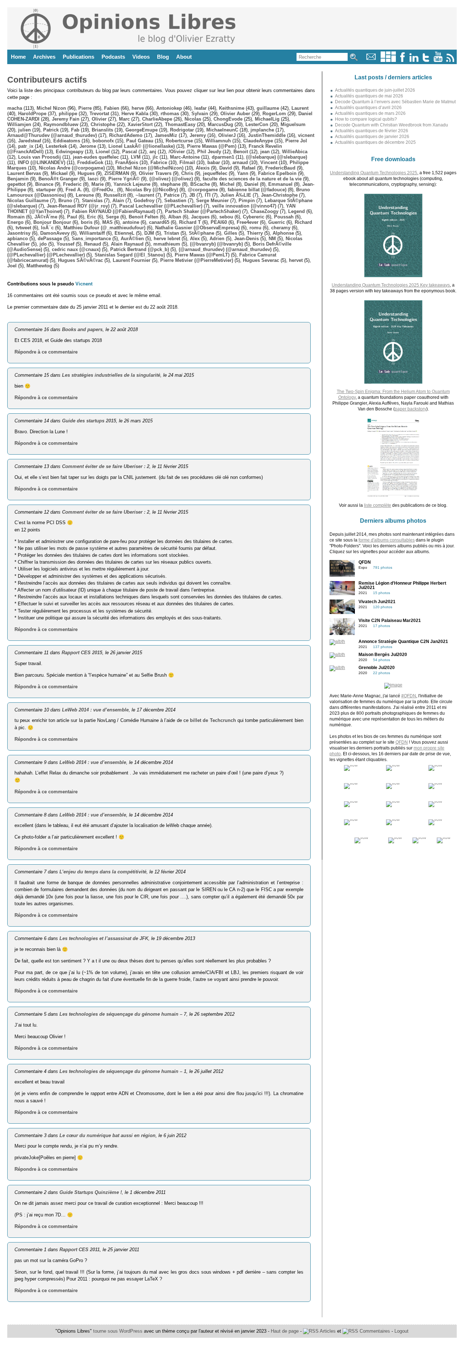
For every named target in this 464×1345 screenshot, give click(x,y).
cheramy (280, 227)
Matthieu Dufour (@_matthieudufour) (104, 227)
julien (24, 130)
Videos (141, 57)
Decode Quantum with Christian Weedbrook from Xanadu (391, 125)
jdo (43, 244)
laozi (93, 178)
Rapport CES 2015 (82, 652)
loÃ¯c (47, 227)
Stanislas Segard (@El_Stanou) (130, 255)
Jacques (200, 217)
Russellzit (115, 195)
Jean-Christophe (279, 195)
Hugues (86, 173)
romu (255, 227)
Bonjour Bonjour (52, 222)
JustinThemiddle (267, 135)
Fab (75, 130)
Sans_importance (91, 238)
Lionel (103, 151)
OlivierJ (227, 135)
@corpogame (203, 189)
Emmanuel (280, 184)
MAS (107, 222)
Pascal (129, 151)
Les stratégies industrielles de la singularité (111, 375)
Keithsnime (231, 108)
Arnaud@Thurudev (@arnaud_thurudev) (52, 135)
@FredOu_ (104, 189)
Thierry (255, 233)
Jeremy (198, 135)
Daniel (251, 184)
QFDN (401, 742)
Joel (12, 265)
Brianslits (102, 130)
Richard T (190, 222)
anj (152, 151)
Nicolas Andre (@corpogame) (72, 168)
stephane (170, 184)
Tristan (171, 233)
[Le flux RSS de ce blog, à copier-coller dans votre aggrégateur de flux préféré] (450, 60)
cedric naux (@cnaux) (76, 249)
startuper (46, 189)
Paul (72, 217)
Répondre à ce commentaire (46, 352)
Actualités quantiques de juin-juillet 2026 (375, 90)
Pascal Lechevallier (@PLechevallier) (160, 206)
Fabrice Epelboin (277, 173)
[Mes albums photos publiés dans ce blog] (388, 60)
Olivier (99, 119)
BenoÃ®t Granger (58, 178)
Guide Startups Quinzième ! (90, 1192)
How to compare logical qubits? (366, 119)
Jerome (87, 146)
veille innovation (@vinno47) (244, 206)
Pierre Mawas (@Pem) (211, 146)
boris (86, 222)
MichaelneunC (222, 130)
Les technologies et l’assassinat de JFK (103, 938)
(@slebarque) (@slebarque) (276, 157)
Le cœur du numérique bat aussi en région (107, 1135)
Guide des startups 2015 (89, 420)
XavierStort (140, 124)
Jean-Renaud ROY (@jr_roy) (78, 206)
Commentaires (374, 1331)
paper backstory (410, 409)
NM (272, 238)
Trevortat (99, 113)
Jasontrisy (18, 233)
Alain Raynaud (127, 244)
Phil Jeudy (209, 151)
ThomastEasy (180, 124)
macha (14, 108)
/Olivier (177, 151)
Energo (15, 222)
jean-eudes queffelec (96, 157)
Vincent (268, 162)
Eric (91, 217)
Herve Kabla (134, 113)
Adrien (217, 238)
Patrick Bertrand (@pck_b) (139, 249)
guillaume (268, 108)
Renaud (92, 244)
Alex (195, 238)
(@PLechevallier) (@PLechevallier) (46, 255)
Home (18, 57)
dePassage (50, 238)
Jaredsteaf (29, 140)
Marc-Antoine (185, 157)
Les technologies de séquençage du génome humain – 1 (122, 1071)
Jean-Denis (246, 238)
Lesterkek (56, 146)
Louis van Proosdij (39, 157)
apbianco (17, 238)
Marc (124, 119)
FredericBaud (280, 168)
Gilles (230, 233)
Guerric (276, 222)
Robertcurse (179, 140)
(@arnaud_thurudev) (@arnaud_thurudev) (225, 249)
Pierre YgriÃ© (124, 178)
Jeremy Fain (65, 119)
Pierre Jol (296, 140)
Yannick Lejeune (131, 184)
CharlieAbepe (157, 119)
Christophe (103, 124)
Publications (78, 57)
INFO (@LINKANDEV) (41, 162)
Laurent (299, 108)
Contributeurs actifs (47, 79)
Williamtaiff (92, 233)
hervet (296, 260)
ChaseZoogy (264, 211)
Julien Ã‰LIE (235, 195)
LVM (136, 157)
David (225, 168)
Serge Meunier (212, 200)
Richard (303, 222)
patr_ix (25, 146)
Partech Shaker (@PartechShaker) (203, 211)
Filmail (187, 162)
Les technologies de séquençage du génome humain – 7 (122, 1014)
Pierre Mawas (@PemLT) (202, 255)
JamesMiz (166, 135)
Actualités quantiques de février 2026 (371, 131)
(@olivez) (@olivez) (171, 178)
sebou (226, 217)
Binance (44, 184)
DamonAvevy (55, 233)
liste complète (377, 505)
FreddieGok (90, 162)
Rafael (249, 168)
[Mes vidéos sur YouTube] (438, 60)
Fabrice (158, 162)
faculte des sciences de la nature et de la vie (252, 178)
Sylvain (199, 113)
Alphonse (283, 233)
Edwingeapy (69, 151)
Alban (174, 217)
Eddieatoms (66, 140)
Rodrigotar (182, 130)
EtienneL (124, 233)
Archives (44, 57)
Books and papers (82, 329)
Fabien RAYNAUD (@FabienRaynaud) (113, 211)
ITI (208, 195)
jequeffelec (215, 173)
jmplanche (262, 130)
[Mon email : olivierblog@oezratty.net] (371, 60)
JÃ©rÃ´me (45, 217)
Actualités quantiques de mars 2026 (370, 113)
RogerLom (274, 113)
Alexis (203, 168)
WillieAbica (294, 151)
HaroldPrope (32, 113)
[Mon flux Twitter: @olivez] (426, 60)
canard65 (159, 222)
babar (213, 162)
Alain (118, 200)
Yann (242, 173)
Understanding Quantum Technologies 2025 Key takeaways (391, 285)
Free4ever (247, 222)
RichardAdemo (125, 135)
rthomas (170, 113)
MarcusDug (220, 124)
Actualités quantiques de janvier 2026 (372, 136)
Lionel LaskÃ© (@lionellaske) (141, 146)
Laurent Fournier (131, 260)
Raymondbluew (61, 124)
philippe (68, 113)
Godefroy (144, 200)
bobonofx (103, 140)
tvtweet (23, 227)
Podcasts (113, 57)
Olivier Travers (155, 173)
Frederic (72, 184)
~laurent (145, 195)
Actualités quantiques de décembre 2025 (375, 142)
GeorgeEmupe (141, 130)
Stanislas (92, 200)
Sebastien (175, 200)
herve (138, 108)
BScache (200, 184)
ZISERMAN (116, 173)
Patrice (171, 195)
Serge (112, 217)
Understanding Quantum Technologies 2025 (373, 173)
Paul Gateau (139, 140)
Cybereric (253, 217)
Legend (296, 211)
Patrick (51, 130)
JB (192, 195)
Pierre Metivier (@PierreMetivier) (196, 260)
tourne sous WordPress (118, 1331)
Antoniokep (169, 108)
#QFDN (408, 696)
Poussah (284, 217)
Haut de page (285, 1331)
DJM (149, 233)
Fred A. (74, 189)
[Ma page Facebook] (402, 60)
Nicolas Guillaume (28, 200)
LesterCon (256, 124)
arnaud (240, 162)
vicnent (306, 135)
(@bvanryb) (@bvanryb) (216, 244)
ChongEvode (228, 119)
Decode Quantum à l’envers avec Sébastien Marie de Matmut (395, 102)
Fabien (111, 108)
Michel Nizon (51, 108)
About (184, 57)
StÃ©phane (201, 233)
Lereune (85, 195)
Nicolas (193, 119)
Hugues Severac (261, 260)
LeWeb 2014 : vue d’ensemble (95, 710)
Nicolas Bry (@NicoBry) (151, 189)
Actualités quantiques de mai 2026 (369, 96)
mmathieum (166, 244)
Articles (327, 1331)
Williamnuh (218, 140)
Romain (16, 217)
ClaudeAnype (258, 140)
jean (265, 151)
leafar (200, 108)
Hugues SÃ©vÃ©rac (80, 260)
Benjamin (18, 178)
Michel (227, 184)
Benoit (240, 151)
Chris (187, 173)
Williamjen (19, 124)
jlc (155, 157)
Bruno (65, 200)
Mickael (59, 173)
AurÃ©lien (132, 238)
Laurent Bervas (24, 173)
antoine (131, 222)
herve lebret (167, 238)
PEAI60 (219, 222)
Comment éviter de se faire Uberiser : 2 (105, 466)
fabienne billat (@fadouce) (257, 189)
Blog (163, 57)
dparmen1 (223, 157)
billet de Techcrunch (213, 720)
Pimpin (247, 200)
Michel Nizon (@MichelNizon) (150, 168)
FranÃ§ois (126, 162)
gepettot (16, 184)
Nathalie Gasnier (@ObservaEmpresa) (197, 227)
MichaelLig (267, 119)
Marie (97, 184)
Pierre (85, 108)
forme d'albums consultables (387, 540)
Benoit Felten (143, 217)
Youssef (65, 244)
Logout (401, 1331)
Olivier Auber (235, 113)
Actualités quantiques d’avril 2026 (368, 107)
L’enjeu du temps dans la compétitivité (102, 871)
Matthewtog (39, 265)
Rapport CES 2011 (79, 1249)
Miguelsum (293, 124)
